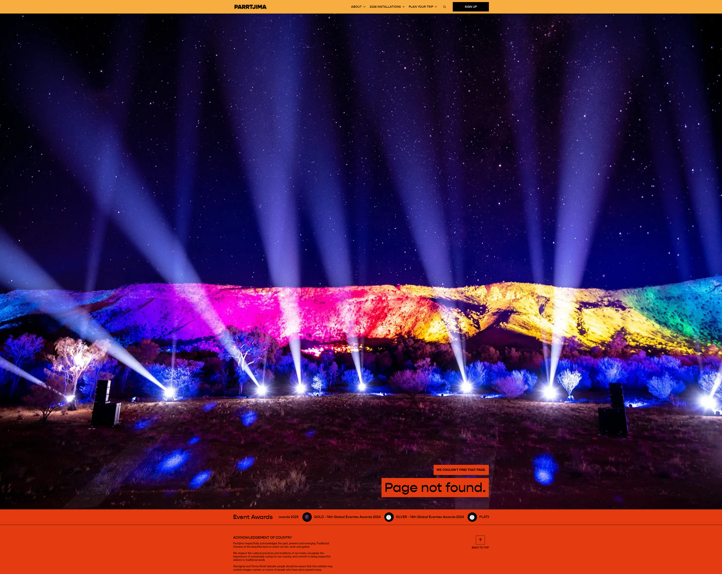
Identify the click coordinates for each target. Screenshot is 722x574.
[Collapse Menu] (364, 7)
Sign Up (471, 6)
